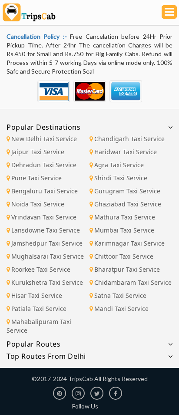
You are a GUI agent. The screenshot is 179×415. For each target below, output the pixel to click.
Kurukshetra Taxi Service (47, 282)
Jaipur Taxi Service (37, 152)
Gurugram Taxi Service (127, 191)
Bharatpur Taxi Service (127, 269)
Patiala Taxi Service (38, 308)
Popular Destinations (43, 127)
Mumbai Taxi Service (124, 230)
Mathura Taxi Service (124, 217)
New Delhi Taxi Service (44, 139)
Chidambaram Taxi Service (133, 282)
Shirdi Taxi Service (120, 178)
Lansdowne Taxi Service (45, 230)
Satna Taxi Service (120, 295)
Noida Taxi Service (37, 204)
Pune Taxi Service (36, 178)
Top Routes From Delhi (46, 356)
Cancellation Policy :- (38, 36)
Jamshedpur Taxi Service (47, 243)
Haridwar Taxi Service (125, 152)
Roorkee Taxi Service (40, 269)
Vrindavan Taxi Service (43, 217)
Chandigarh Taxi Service (129, 139)
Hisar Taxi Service (36, 295)
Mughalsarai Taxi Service (47, 256)
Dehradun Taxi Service (43, 165)
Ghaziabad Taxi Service (127, 204)
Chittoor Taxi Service (123, 256)
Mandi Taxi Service (121, 308)
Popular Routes (33, 344)
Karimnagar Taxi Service (129, 243)
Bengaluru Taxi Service (44, 191)
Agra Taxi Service (119, 165)
